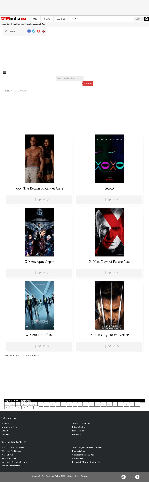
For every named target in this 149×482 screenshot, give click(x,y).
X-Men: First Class (39, 334)
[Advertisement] (74, 7)
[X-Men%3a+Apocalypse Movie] (39, 255)
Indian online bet (8, 458)
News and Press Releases (12, 447)
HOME (7, 90)
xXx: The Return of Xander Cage (39, 188)
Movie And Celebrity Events (13, 462)
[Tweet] (39, 200)
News (47, 18)
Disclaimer (77, 434)
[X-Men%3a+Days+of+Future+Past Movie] (109, 255)
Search (88, 83)
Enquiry (4, 430)
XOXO (109, 188)
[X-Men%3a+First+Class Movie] (39, 328)
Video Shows (7, 454)
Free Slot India (78, 430)
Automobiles (78, 458)
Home (34, 18)
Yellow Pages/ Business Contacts (87, 447)
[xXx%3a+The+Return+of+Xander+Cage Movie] (39, 182)
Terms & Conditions (81, 423)
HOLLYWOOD (20, 90)
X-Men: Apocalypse (39, 261)
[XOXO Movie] (109, 182)
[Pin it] (48, 200)
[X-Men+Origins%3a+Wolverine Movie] (109, 328)
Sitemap (5, 434)
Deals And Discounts (10, 465)
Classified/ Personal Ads (83, 454)
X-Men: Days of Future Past (109, 261)
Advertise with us (9, 427)
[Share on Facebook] (35, 200)
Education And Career (11, 451)
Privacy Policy (78, 427)
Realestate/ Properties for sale (86, 462)
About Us (5, 423)
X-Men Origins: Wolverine (109, 334)
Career (61, 18)
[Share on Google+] (44, 200)
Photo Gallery (78, 451)
